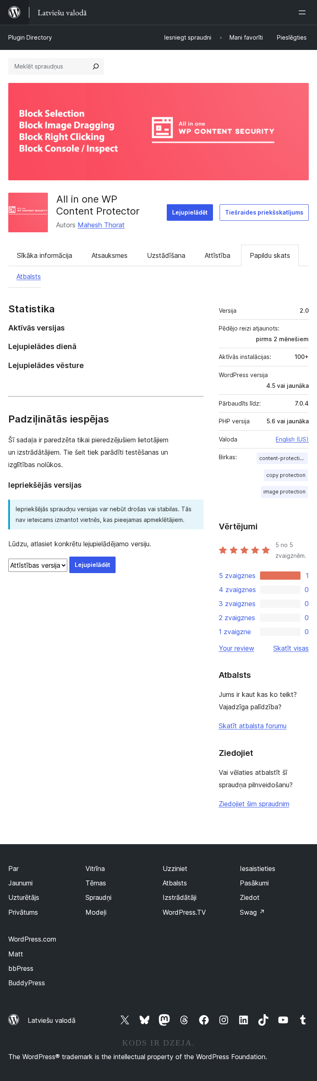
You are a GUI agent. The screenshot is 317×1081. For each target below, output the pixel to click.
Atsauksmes (110, 255)
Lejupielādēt (190, 212)
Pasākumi (254, 883)
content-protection (282, 458)
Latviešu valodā (52, 1020)
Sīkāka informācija (44, 255)
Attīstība (217, 255)
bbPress (20, 968)
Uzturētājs (23, 897)
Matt (15, 954)
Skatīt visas (291, 648)
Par (13, 868)
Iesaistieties (257, 868)
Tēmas (95, 883)
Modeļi (95, 912)
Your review (236, 648)
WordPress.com (32, 939)
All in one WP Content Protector (98, 205)
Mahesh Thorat (101, 225)
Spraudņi (98, 897)
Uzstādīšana (166, 255)
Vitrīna (95, 868)
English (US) (292, 439)
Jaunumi (20, 883)
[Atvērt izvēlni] (304, 12)
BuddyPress (26, 983)
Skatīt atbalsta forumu (252, 726)
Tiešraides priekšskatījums (264, 212)
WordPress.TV (184, 912)
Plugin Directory (30, 37)
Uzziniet (175, 868)
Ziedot (250, 897)
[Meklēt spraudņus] (96, 66)
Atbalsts (29, 276)
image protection (284, 492)
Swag (252, 912)
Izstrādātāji (179, 897)
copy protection (285, 475)
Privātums (23, 912)
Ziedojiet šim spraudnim (254, 804)
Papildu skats (270, 255)
